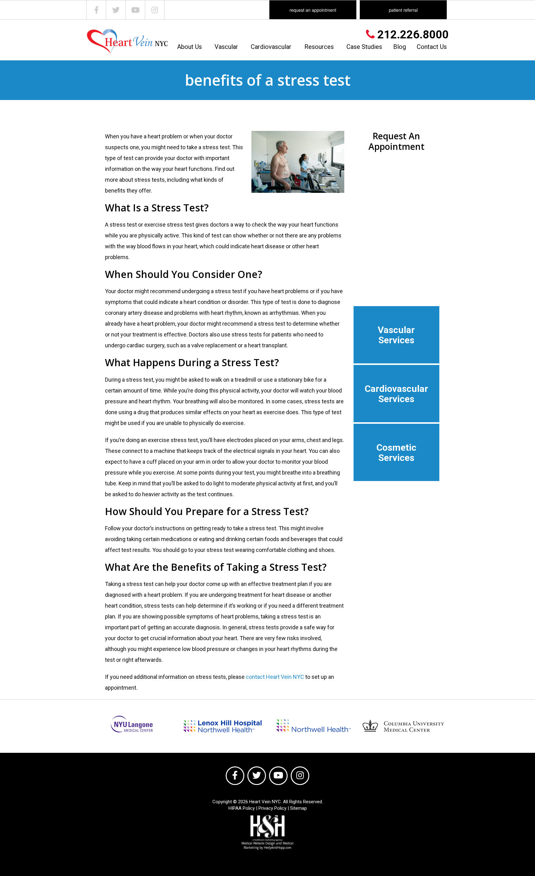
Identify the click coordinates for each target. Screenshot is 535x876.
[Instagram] (154, 9)
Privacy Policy (272, 808)
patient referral (403, 10)
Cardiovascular (271, 46)
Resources (319, 46)
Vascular (226, 46)
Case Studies (364, 46)
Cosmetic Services (396, 452)
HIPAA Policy (241, 808)
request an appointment (312, 10)
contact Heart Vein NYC (275, 677)
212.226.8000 (412, 34)
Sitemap (298, 808)
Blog (399, 46)
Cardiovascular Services (396, 393)
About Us (189, 46)
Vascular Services (396, 334)
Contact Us (432, 46)
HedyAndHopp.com (277, 847)
